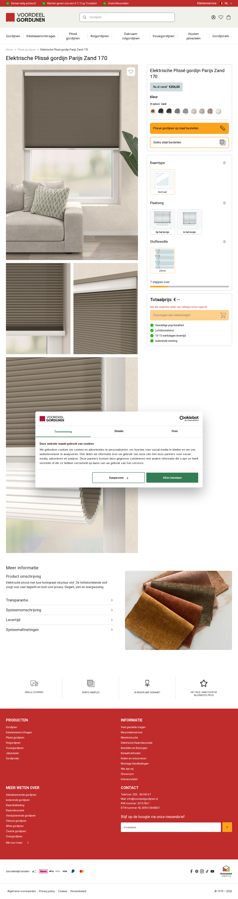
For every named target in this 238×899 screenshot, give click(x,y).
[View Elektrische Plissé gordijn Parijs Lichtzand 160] (202, 111)
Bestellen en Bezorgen (134, 748)
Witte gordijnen (15, 826)
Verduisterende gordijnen (21, 815)
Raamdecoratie (15, 810)
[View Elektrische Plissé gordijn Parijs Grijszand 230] (186, 111)
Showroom (127, 774)
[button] (162, 181)
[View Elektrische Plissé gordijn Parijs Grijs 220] (178, 111)
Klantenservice (206, 3)
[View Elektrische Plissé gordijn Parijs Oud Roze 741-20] (210, 111)
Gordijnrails (221, 36)
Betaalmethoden (131, 753)
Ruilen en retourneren (133, 758)
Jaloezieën (12, 753)
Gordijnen (13, 36)
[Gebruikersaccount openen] (213, 17)
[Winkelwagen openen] (228, 17)
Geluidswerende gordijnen (21, 794)
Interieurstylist (129, 779)
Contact (130, 788)
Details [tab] (119, 430)
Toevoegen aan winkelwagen (171, 315)
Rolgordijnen (100, 36)
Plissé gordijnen (73, 36)
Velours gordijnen (16, 820)
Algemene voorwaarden (21, 891)
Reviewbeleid (78, 891)
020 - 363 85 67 (136, 794)
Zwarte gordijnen (16, 831)
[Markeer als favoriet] (131, 71)
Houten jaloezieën (193, 36)
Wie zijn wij (127, 768)
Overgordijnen (14, 836)
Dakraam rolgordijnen (131, 36)
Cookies (62, 891)
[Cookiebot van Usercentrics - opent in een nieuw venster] (182, 418)
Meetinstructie (129, 737)
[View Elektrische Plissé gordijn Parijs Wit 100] (218, 111)
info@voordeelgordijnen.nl (139, 798)
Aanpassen (116, 477)
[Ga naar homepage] (25, 17)
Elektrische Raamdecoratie (136, 742)
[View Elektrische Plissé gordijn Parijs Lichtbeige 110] (194, 111)
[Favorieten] (221, 17)
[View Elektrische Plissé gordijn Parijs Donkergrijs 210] (169, 111)
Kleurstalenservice (131, 732)
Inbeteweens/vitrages (19, 732)
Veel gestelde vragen (133, 727)
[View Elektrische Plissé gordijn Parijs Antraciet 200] (161, 111)
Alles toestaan (172, 477)
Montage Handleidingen (135, 763)
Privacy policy (47, 891)
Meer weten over (22, 788)
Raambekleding (15, 805)
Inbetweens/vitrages (40, 36)
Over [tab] (175, 430)
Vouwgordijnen (163, 36)
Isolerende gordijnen (18, 800)
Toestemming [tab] (63, 431)
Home (9, 49)
